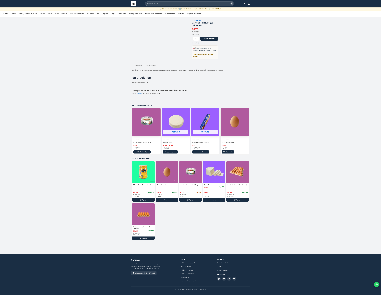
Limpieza (105, 13)
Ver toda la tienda (222, 270)
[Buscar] (231, 3)
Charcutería (122, 13)
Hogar (113, 13)
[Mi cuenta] (244, 3)
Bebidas (42, 13)
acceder (139, 93)
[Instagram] (219, 279)
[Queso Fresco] (214, 172)
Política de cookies (187, 270)
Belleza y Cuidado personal (57, 13)
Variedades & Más (93, 13)
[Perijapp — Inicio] (133, 3)
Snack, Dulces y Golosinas (28, 13)
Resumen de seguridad (188, 281)
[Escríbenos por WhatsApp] (376, 284)
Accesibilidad (185, 277)
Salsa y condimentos (77, 13)
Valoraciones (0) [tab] (151, 65)
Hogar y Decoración (194, 13)
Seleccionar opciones (170, 152)
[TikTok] (229, 279)
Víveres (13, 13)
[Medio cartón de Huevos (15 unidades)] (143, 214)
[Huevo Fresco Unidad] (167, 172)
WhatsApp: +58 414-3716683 (145, 273)
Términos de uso (186, 266)
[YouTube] (234, 279)
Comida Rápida (170, 13)
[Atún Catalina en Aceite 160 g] (190, 172)
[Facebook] (224, 279)
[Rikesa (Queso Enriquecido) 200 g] (143, 172)
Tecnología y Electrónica (153, 13)
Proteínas (181, 13)
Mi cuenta (220, 266)
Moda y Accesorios (135, 13)
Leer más (200, 152)
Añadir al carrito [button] (142, 152)
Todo (6, 13)
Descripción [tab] (138, 65)
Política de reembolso (187, 274)
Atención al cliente (223, 263)
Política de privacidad (188, 263)
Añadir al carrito (209, 38)
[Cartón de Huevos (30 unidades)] (237, 172)
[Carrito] (249, 3)
